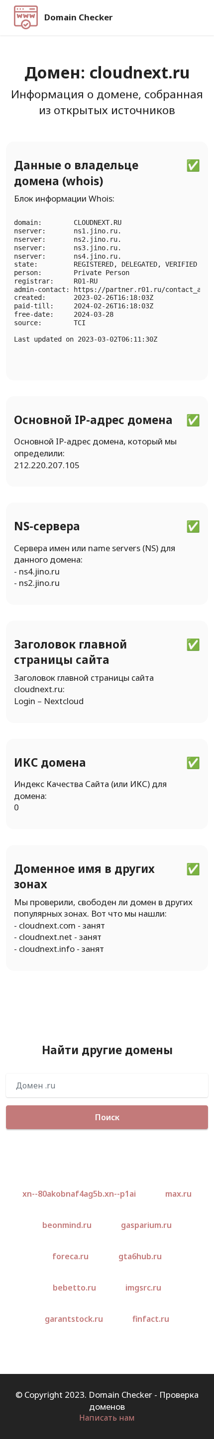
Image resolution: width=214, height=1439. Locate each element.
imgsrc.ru (143, 1287)
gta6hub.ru (140, 1256)
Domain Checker (78, 17)
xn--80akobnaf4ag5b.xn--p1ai (79, 1193)
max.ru (178, 1193)
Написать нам (107, 1417)
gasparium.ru (146, 1225)
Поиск (107, 1117)
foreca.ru (70, 1256)
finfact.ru (150, 1318)
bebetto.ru (74, 1287)
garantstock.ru (74, 1318)
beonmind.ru (67, 1225)
